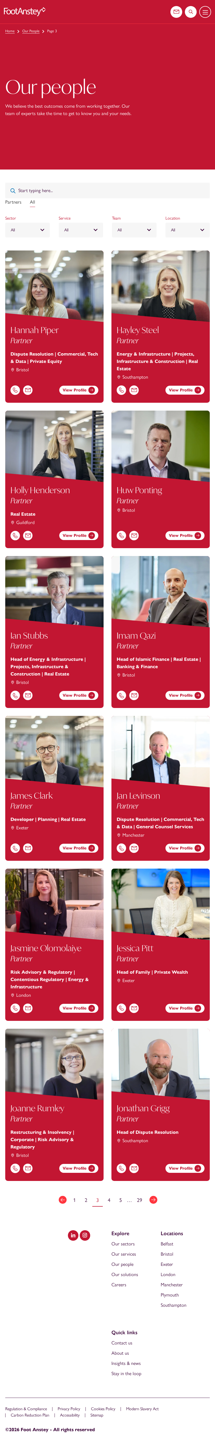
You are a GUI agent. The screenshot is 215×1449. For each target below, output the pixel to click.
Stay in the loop (126, 1373)
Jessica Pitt (135, 948)
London (168, 1274)
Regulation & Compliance (26, 1408)
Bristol (167, 1254)
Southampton (173, 1305)
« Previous (63, 1200)
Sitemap (96, 1415)
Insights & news (126, 1363)
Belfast (167, 1244)
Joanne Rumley (37, 1108)
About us (120, 1353)
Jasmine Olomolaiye (46, 948)
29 (139, 1200)
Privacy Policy (69, 1408)
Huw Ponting (139, 489)
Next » (153, 1200)
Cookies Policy (103, 1408)
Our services (123, 1254)
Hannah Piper (34, 329)
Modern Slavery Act (142, 1408)
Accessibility (70, 1415)
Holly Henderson (40, 489)
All (32, 202)
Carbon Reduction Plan (30, 1415)
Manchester (172, 1285)
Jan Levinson (138, 795)
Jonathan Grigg (143, 1108)
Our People (31, 31)
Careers (118, 1285)
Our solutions (124, 1274)
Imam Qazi (136, 635)
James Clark (31, 795)
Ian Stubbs (29, 635)
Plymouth (170, 1295)
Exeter (167, 1264)
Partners (13, 202)
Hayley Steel (138, 329)
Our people (122, 1264)
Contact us (121, 1343)
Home (10, 31)
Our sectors (123, 1244)
